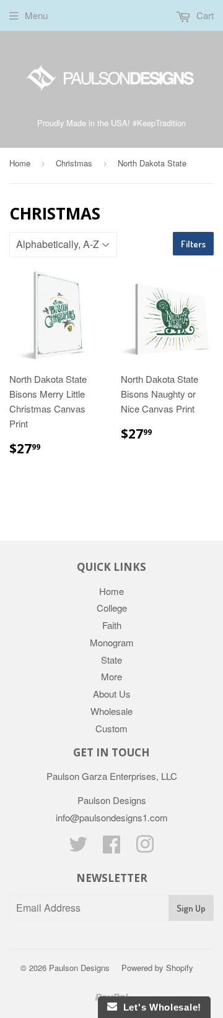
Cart (204, 15)
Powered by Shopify (157, 967)
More (111, 676)
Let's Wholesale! (159, 1007)
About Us (112, 693)
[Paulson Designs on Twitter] (78, 847)
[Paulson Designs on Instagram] (145, 847)
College (112, 607)
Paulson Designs (79, 967)
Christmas (74, 163)
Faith (111, 624)
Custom (111, 728)
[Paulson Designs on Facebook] (111, 847)
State (111, 659)
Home (19, 163)
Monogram (112, 642)
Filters (193, 244)
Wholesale (111, 710)
